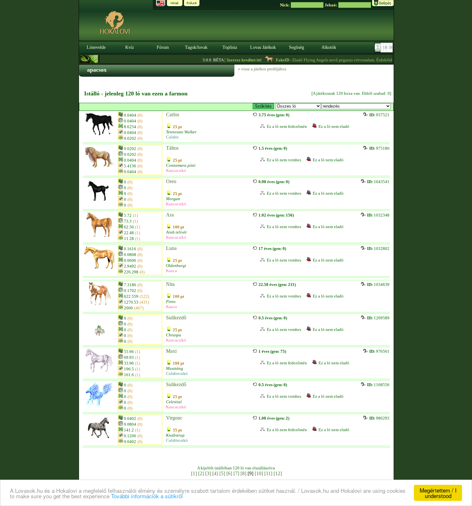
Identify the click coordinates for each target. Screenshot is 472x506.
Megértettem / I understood (438, 493)
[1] (194, 473)
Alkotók (328, 47)
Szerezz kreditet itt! (236, 60)
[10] (259, 473)
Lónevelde (96, 47)
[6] (229, 473)
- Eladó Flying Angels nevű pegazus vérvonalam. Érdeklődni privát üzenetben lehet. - (355, 60)
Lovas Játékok (263, 47)
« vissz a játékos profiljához (262, 69)
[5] (222, 473)
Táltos (172, 148)
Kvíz (129, 47)
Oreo (171, 181)
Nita (170, 284)
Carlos (172, 114)
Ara (170, 214)
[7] (236, 473)
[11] (268, 473)
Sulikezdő (176, 317)
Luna (171, 248)
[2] (201, 473)
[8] (243, 473)
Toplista (230, 47)
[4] (215, 473)
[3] (208, 473)
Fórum (163, 47)
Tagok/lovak (196, 47)
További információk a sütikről (147, 496)
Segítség (296, 47)
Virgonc (174, 418)
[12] (278, 473)
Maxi (171, 351)
